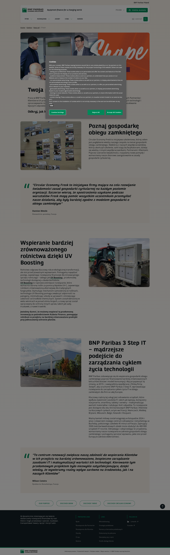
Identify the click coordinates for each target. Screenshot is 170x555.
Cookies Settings (57, 112)
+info (51, 106)
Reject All (96, 112)
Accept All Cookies (114, 112)
